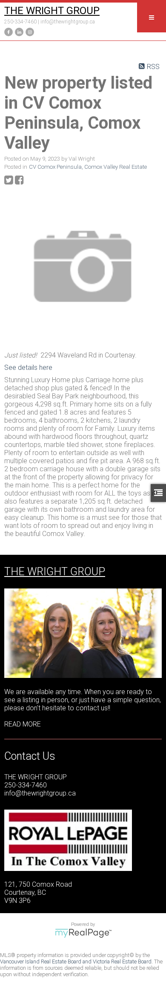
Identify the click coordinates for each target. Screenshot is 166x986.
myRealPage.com (83, 933)
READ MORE (22, 724)
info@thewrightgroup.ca (67, 22)
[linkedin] (18, 31)
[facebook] (7, 31)
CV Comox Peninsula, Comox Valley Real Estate (88, 167)
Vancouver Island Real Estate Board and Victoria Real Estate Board (76, 961)
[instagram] (28, 31)
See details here (28, 367)
